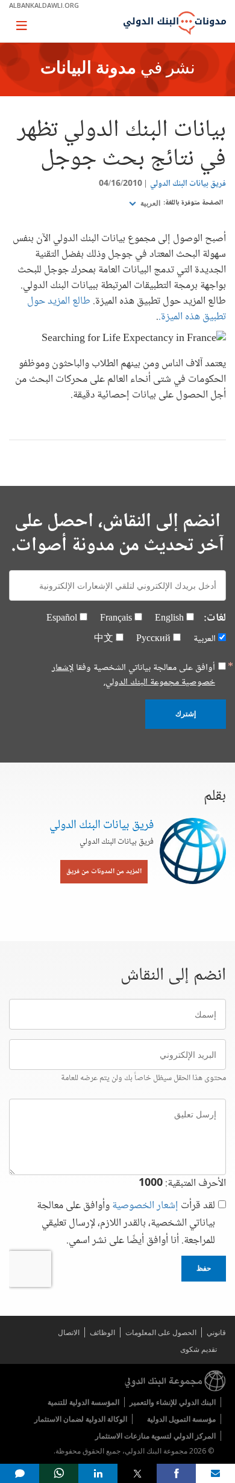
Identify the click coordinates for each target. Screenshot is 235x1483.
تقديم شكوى (198, 1349)
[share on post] (137, 1473)
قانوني (216, 1332)
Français (116, 618)
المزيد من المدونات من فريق (104, 871)
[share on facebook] (176, 1473)
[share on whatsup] (58, 1473)
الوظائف (102, 1332)
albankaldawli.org (44, 5)
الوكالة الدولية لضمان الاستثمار (80, 1419)
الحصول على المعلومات (160, 1332)
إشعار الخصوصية (145, 1206)
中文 (103, 639)
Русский (153, 639)
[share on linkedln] (98, 1473)
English (169, 618)
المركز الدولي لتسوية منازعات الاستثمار (155, 1436)
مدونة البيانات (88, 69)
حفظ (203, 1268)
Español (61, 618)
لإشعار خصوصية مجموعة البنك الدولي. (133, 675)
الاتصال (69, 1332)
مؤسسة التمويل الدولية (181, 1419)
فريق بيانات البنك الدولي (188, 184)
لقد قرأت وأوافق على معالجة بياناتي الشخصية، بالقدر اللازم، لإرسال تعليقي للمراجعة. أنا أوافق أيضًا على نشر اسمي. (126, 1223)
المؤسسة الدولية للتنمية (83, 1402)
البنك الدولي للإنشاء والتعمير (173, 1402)
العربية (149, 203)
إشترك (185, 714)
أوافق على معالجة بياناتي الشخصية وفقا (133, 675)
